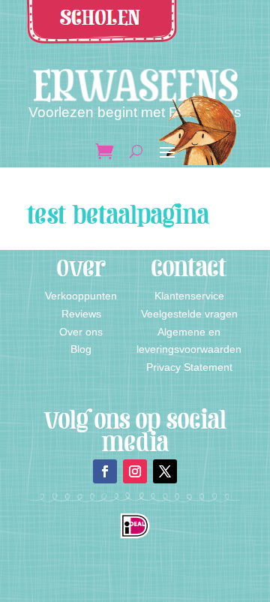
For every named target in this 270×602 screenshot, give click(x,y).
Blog (81, 349)
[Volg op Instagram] (135, 471)
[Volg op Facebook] (105, 471)
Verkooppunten (81, 296)
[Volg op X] (165, 471)
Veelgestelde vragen (189, 314)
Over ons (81, 332)
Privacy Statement (189, 367)
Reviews (81, 314)
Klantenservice (189, 296)
